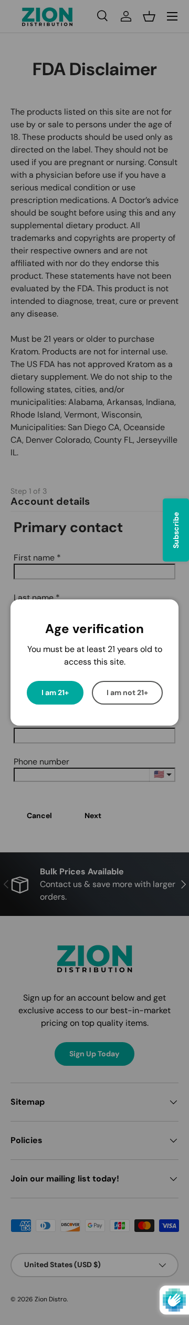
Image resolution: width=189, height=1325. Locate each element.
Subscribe (176, 530)
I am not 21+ (127, 692)
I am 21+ (55, 692)
